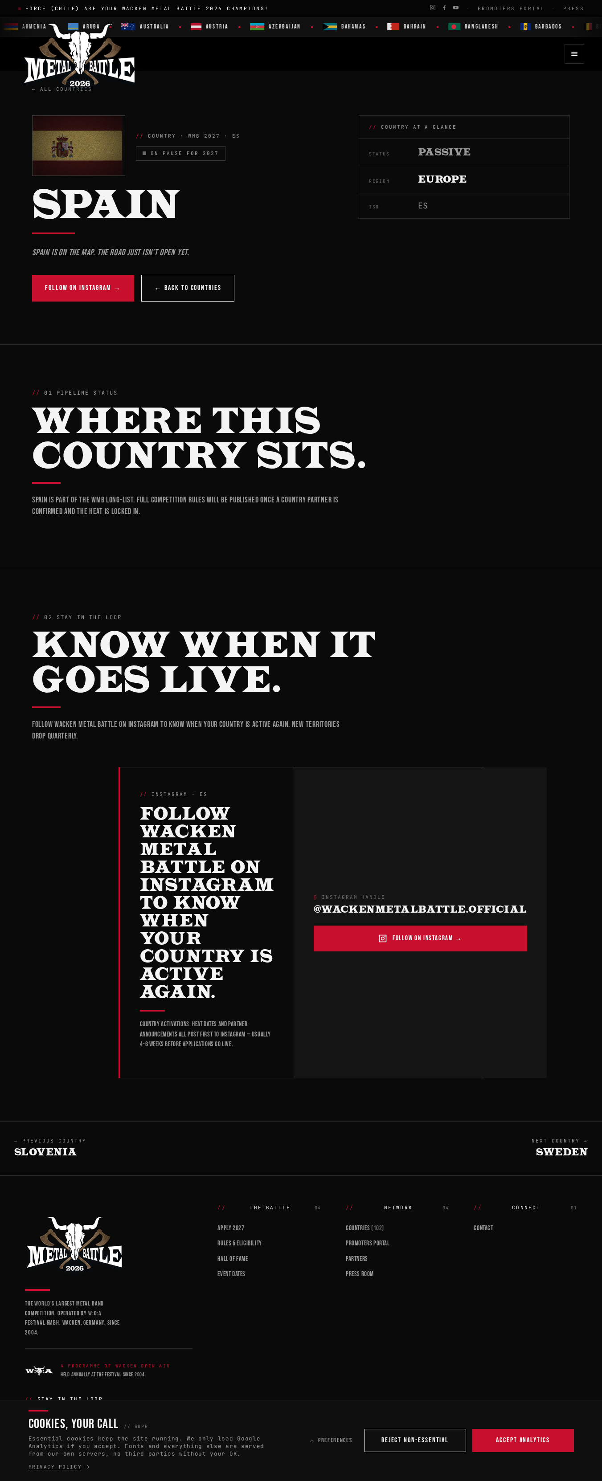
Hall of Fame (232, 1259)
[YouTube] (456, 7)
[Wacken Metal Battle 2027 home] (80, 54)
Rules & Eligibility (239, 1243)
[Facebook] (444, 7)
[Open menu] (574, 54)
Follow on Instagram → (83, 288)
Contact (483, 1228)
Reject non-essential (415, 1440)
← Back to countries (187, 288)
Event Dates (231, 1274)
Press (573, 8)
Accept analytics (523, 1440)
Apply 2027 (230, 1228)
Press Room (360, 1274)
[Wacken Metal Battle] (108, 1242)
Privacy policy (55, 1467)
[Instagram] (433, 7)
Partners (357, 1259)
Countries (365, 1228)
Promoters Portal (511, 8)
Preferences (335, 1440)
